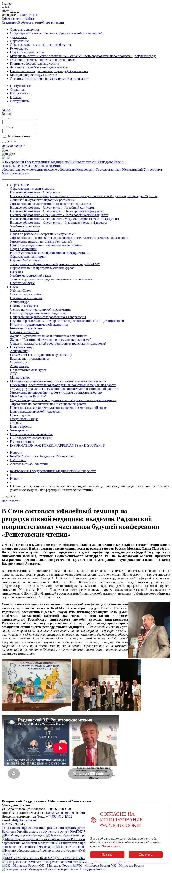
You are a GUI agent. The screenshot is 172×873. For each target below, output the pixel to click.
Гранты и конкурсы (24, 305)
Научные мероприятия (26, 298)
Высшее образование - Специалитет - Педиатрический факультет (57, 211)
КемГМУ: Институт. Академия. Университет (42, 456)
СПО (13, 373)
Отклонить (145, 854)
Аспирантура (19, 302)
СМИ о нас (18, 460)
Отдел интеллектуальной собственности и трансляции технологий (58, 343)
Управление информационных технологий (41, 241)
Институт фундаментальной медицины (38, 313)
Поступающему (21, 347)
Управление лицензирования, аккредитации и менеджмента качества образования (69, 237)
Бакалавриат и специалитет (30, 358)
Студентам (17, 89)
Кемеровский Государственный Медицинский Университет (53, 471)
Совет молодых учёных (27, 294)
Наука (14, 287)
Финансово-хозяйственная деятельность (39, 67)
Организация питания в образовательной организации (49, 78)
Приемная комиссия (24, 230)
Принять (107, 854)
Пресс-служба (20, 415)
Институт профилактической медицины (39, 324)
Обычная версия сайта (18, 18)
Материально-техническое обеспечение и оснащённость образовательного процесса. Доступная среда (83, 56)
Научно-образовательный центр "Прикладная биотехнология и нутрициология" (67, 321)
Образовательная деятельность (32, 188)
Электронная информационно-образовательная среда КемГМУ (55, 264)
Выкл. (33, 15)
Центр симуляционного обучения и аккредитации (46, 245)
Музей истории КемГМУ (28, 396)
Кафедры (16, 271)
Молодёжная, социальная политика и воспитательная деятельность (58, 381)
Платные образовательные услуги (34, 63)
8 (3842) (56, 812)
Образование (19, 41)
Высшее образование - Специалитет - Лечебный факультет (52, 207)
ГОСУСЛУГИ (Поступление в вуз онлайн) (41, 355)
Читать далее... (112, 846)
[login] (4, 142)
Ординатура (18, 362)
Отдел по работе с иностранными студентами (43, 234)
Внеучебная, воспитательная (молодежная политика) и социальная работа (63, 385)
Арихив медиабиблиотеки (29, 464)
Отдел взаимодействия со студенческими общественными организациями (63, 400)
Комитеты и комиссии (26, 328)
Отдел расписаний (23, 249)
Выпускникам (20, 93)
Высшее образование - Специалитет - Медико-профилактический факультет (64, 219)
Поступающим (20, 86)
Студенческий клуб (24, 419)
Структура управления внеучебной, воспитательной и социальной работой (64, 389)
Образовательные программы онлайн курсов (42, 268)
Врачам (15, 97)
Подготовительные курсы (28, 370)
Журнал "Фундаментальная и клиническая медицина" (49, 336)
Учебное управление (25, 226)
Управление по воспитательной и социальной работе (48, 404)
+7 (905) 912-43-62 (59, 816)
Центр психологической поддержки (35, 411)
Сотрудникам (19, 101)
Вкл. (25, 15)
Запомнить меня (19, 136)
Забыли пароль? (13, 146)
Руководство (19, 48)
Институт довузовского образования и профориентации (50, 253)
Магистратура (20, 377)
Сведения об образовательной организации (33, 22)
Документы (18, 37)
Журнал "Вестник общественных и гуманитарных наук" (50, 339)
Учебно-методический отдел (30, 275)
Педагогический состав (27, 52)
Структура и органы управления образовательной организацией (56, 33)
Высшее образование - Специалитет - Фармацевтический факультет (58, 222)
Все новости (11, 501)
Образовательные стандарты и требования (40, 44)
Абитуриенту (19, 351)
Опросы (16, 423)
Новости (16, 452)
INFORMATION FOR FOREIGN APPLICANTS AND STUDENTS (57, 445)
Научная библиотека (24, 260)
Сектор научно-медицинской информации (40, 309)
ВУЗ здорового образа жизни (31, 438)
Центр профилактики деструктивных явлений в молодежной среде (58, 407)
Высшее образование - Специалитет (36, 192)
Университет (19, 430)
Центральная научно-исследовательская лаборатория (48, 317)
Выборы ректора (22, 441)
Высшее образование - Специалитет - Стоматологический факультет (59, 215)
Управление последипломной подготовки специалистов (50, 203)
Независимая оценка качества (31, 434)
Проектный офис (22, 283)
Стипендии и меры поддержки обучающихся (42, 59)
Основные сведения (24, 29)
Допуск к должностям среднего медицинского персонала (51, 279)
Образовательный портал (28, 256)
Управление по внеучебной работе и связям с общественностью (56, 392)
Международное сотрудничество (33, 75)
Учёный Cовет (20, 290)
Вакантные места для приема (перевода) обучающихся (49, 71)
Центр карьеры (21, 426)
